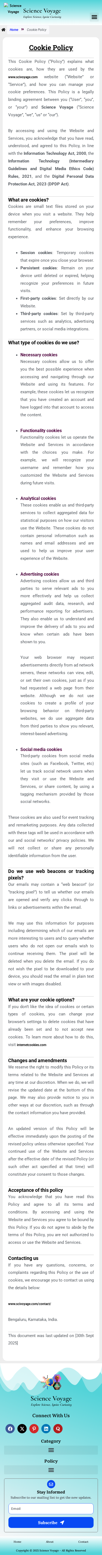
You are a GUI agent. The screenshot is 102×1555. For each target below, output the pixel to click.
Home (14, 30)
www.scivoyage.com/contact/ (29, 1304)
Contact (83, 1542)
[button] (94, 17)
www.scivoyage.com (23, 77)
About (50, 1542)
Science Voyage (42, 10)
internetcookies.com (31, 1045)
